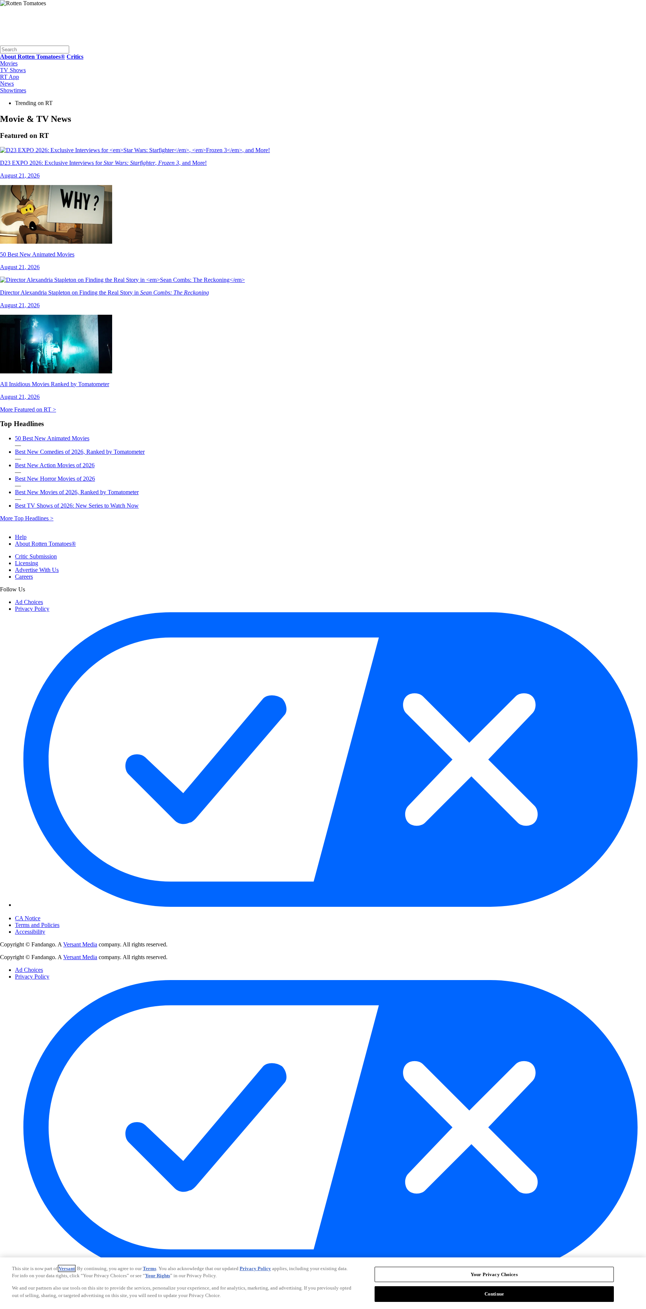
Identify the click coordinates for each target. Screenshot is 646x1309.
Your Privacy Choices (46, 912)
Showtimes (13, 90)
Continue (494, 1293)
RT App (9, 77)
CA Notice (27, 918)
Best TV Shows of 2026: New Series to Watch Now (77, 505)
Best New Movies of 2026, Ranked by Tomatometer (77, 492)
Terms (149, 1268)
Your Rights (157, 1275)
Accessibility (30, 931)
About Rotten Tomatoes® (45, 543)
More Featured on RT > (28, 409)
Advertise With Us (37, 570)
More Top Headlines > (26, 518)
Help (21, 537)
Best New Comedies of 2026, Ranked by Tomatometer (80, 452)
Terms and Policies (37, 925)
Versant (67, 1268)
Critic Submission (36, 556)
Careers (24, 576)
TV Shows (13, 70)
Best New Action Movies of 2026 (55, 465)
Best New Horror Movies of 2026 (55, 478)
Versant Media (80, 944)
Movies (9, 63)
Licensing (26, 563)
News (7, 83)
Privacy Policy (32, 609)
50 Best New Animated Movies (52, 438)
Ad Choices (29, 602)
